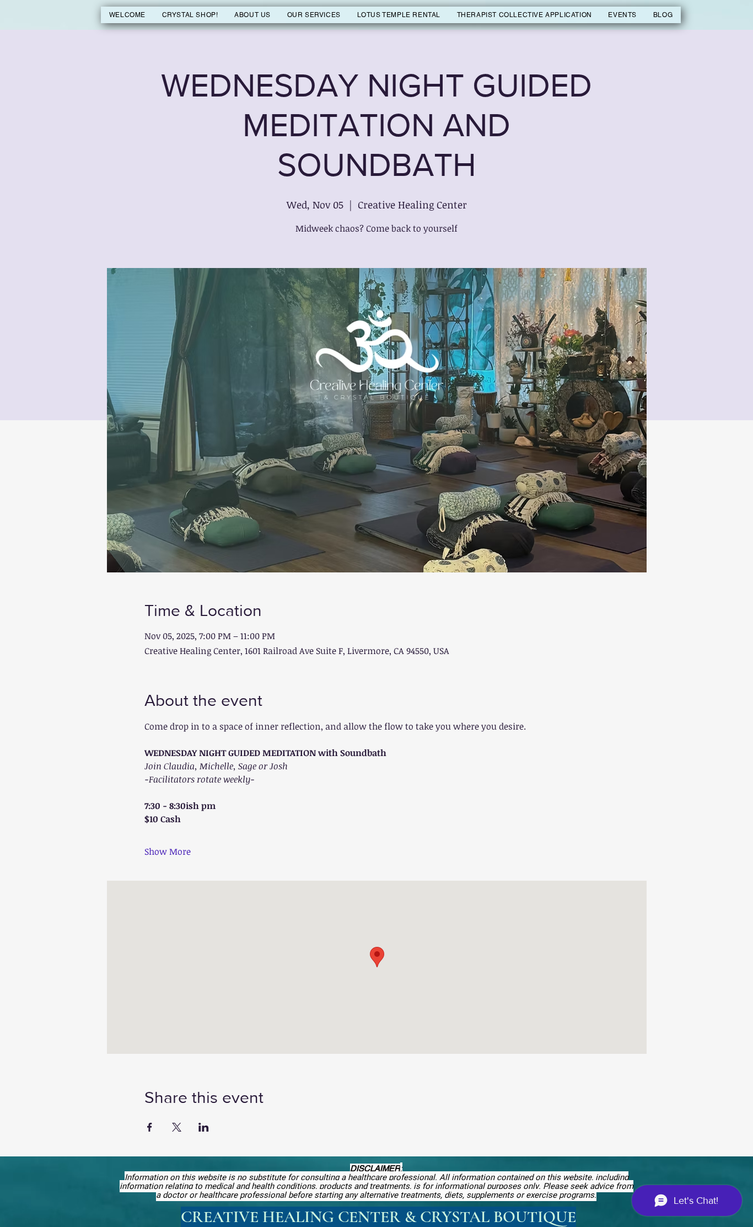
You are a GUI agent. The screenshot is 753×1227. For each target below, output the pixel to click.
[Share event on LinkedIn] (203, 1127)
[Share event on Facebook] (149, 1127)
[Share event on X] (176, 1127)
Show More (167, 851)
